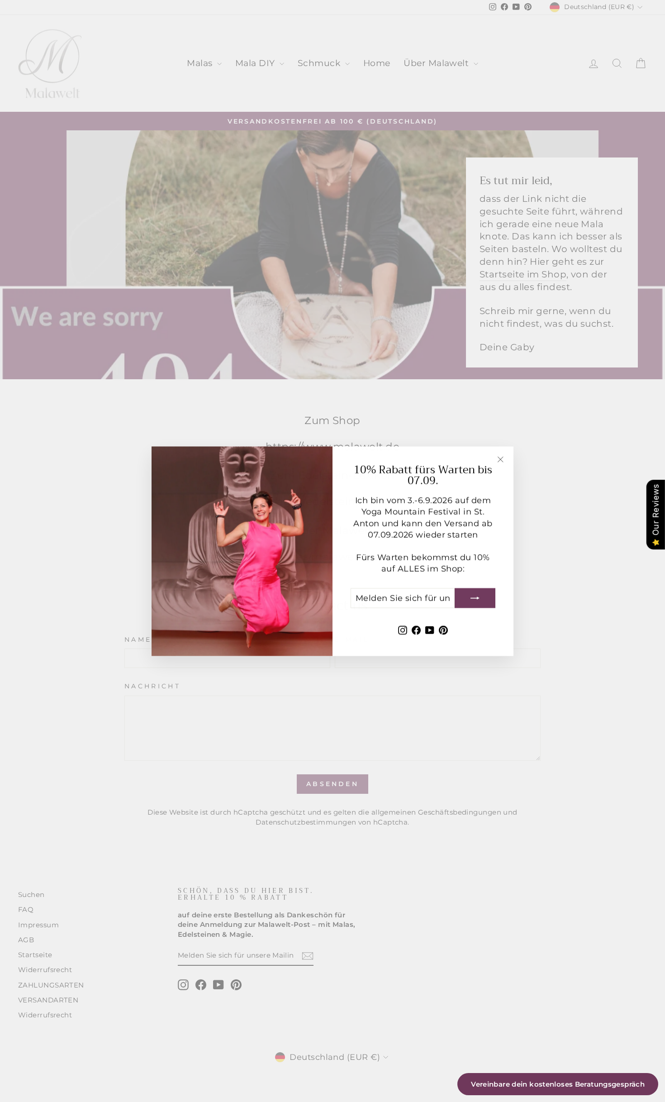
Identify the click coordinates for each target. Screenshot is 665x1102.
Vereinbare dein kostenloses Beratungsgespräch (558, 1084)
